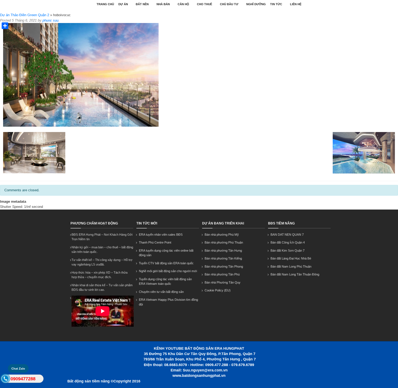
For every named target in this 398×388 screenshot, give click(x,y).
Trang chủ (105, 4)
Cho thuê (204, 4)
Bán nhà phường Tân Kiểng (223, 258)
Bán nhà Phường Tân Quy (222, 282)
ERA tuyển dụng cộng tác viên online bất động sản (166, 253)
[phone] (5, 379)
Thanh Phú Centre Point (155, 242)
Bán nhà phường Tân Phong (224, 266)
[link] (81, 125)
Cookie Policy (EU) (218, 290)
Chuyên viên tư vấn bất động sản (161, 291)
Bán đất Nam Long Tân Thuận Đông (295, 274)
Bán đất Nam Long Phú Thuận (291, 266)
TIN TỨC (276, 4)
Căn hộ (183, 4)
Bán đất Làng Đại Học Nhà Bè (291, 258)
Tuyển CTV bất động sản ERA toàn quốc (166, 263)
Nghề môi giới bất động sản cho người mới (168, 271)
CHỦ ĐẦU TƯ (229, 4)
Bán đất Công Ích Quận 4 (288, 242)
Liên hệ (295, 4)
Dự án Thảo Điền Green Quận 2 (24, 15)
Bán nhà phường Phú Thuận (224, 242)
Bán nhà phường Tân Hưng (223, 250)
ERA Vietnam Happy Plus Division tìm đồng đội (168, 302)
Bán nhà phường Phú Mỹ (222, 234)
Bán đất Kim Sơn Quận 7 (288, 250)
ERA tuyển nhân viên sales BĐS (161, 234)
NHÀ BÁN (163, 4)
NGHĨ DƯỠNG (256, 4)
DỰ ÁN (123, 4)
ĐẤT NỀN (142, 4)
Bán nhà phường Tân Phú (222, 274)
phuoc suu (50, 20)
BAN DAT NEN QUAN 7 (287, 234)
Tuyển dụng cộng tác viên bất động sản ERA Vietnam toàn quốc (165, 281)
